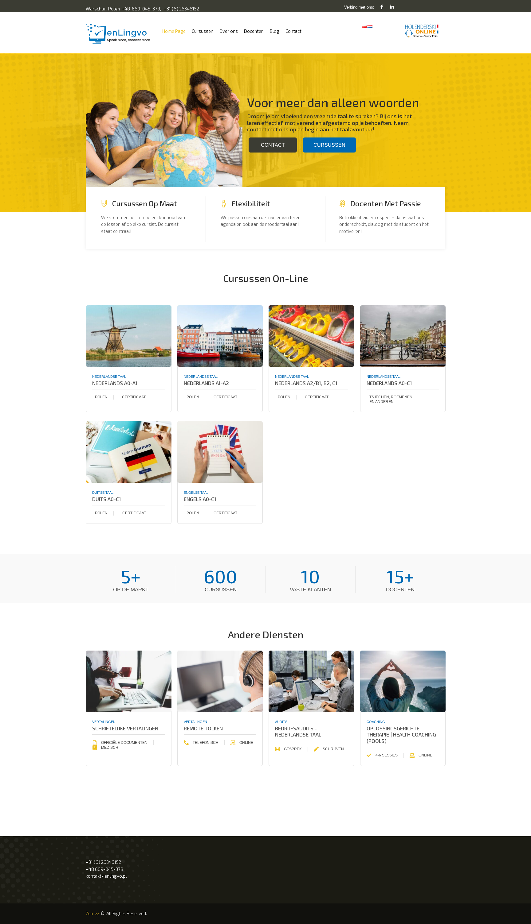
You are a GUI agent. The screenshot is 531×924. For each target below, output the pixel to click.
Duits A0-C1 (106, 499)
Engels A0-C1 (200, 499)
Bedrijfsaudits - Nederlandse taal (298, 731)
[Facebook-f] (382, 7)
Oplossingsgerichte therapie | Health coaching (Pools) (401, 734)
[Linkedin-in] (392, 7)
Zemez (93, 913)
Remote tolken (203, 728)
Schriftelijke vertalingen (125, 728)
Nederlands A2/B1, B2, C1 (306, 383)
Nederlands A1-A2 (206, 383)
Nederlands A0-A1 (114, 383)
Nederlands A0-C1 (389, 383)
